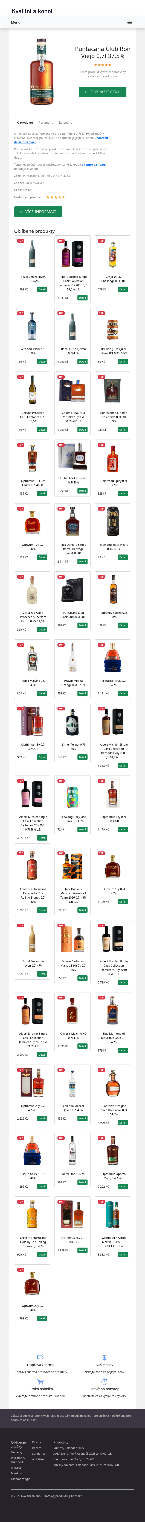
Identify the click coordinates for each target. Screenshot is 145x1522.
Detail (42, 289)
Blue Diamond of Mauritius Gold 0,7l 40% (113, 1038)
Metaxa (16, 1468)
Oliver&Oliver (108, 76)
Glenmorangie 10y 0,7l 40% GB (73, 1459)
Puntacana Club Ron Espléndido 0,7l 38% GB (113, 417)
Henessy (16, 1452)
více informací (41, 211)
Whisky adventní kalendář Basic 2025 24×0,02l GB (86, 1465)
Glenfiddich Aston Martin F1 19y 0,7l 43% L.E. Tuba (114, 1242)
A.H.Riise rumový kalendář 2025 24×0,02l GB (82, 1454)
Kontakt (76, 1496)
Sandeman (39, 1454)
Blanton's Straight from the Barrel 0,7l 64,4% (114, 1110)
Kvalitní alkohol (31, 1496)
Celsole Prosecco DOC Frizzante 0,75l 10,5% (33, 417)
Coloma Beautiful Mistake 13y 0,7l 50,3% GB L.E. (73, 417)
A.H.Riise (38, 1459)
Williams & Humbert (18, 1460)
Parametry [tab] (46, 122)
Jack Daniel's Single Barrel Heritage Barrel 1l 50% (73, 549)
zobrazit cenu (105, 92)
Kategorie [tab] (65, 122)
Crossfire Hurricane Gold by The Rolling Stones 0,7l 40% (33, 1242)
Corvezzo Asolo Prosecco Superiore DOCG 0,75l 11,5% (33, 617)
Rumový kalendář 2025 (68, 1448)
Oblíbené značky (18, 1444)
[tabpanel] (62, 167)
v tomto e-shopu (93, 164)
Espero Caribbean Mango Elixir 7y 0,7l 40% (73, 965)
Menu (15, 22)
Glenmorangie (20, 1479)
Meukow (17, 1473)
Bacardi (37, 1448)
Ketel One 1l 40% (73, 1174)
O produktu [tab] (25, 122)
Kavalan (37, 1442)
